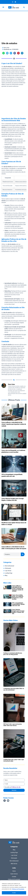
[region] (14, 888)
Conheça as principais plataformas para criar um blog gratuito (12, 653)
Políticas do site (15, 787)
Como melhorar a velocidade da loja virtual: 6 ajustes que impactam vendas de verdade (13, 424)
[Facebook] (15, 2)
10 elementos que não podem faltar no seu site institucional (13, 689)
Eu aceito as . (13, 787)
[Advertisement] (14, 26)
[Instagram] (12, 2)
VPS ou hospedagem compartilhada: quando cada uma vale (18, 604)
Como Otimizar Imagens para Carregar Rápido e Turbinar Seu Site (18, 611)
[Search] (23, 554)
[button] (3, 7)
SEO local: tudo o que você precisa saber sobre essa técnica (12, 724)
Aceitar (14, 892)
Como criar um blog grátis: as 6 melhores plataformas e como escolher (17, 597)
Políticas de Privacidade (18, 889)
